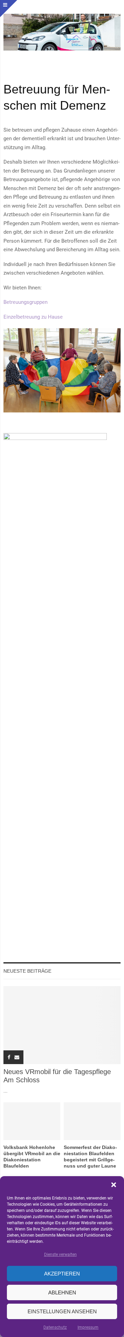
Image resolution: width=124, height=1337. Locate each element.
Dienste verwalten (60, 1254)
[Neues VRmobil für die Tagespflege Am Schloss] (62, 1025)
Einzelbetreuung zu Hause (33, 317)
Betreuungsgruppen (25, 302)
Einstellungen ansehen (62, 1311)
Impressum (88, 1327)
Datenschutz (55, 1327)
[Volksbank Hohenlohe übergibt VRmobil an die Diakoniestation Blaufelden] (31, 1121)
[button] (113, 1184)
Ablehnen (62, 1292)
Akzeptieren (62, 1274)
